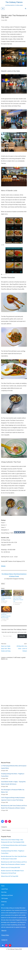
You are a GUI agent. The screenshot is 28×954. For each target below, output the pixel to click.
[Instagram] (6, 821)
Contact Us (4, 939)
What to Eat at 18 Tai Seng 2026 (9, 876)
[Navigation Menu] (3, 8)
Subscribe (22, 636)
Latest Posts (4, 889)
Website (3, 566)
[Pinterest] (9, 821)
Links (2, 904)
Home (2, 886)
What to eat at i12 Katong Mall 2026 (10, 867)
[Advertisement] (14, 743)
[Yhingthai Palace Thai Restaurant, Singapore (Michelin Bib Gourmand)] (6, 609)
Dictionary (4, 901)
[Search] (25, 8)
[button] (1, 274)
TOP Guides (4, 898)
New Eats (3, 892)
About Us (3, 930)
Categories (4, 827)
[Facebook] (2, 821)
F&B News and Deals (7, 895)
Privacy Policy (5, 935)
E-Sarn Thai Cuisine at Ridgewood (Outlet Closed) (6, 598)
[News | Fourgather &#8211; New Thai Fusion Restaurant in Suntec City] (18, 593)
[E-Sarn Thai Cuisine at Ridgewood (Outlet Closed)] (6, 593)
